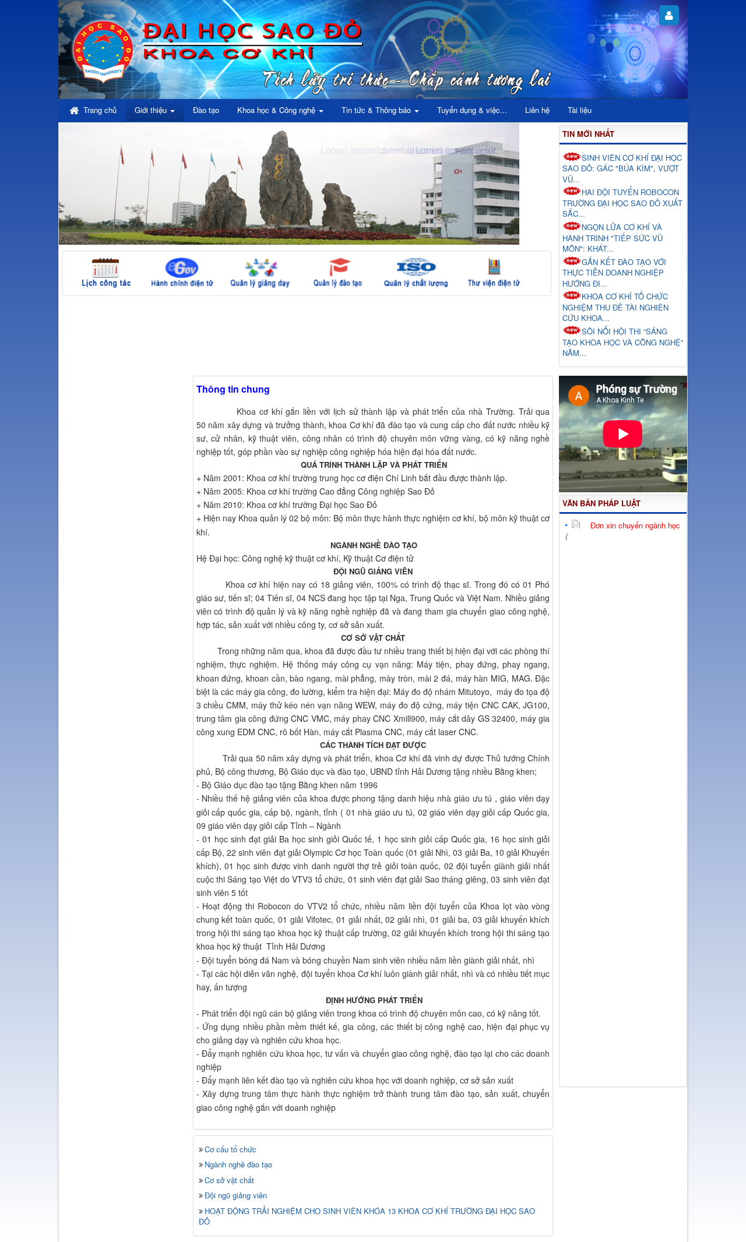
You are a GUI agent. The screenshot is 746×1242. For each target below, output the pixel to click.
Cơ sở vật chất (229, 1179)
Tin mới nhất (588, 133)
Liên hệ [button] (537, 109)
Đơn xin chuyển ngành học (635, 525)
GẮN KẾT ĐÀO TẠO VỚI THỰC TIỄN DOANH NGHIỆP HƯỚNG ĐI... (614, 272)
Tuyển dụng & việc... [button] (472, 109)
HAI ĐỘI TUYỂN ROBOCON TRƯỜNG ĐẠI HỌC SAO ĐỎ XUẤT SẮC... (622, 202)
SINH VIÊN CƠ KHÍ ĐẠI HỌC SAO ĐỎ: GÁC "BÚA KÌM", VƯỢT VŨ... (622, 168)
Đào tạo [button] (206, 109)
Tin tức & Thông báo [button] (377, 109)
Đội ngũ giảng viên (236, 1195)
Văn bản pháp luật (601, 503)
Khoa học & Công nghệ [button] (277, 109)
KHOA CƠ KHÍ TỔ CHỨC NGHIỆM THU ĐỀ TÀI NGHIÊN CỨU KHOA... (615, 307)
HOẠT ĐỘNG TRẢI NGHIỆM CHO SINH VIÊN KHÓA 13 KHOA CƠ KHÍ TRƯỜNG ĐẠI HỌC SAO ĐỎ (367, 1216)
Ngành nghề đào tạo (238, 1164)
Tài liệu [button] (580, 109)
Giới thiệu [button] (152, 109)
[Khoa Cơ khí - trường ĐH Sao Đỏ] (103, 49)
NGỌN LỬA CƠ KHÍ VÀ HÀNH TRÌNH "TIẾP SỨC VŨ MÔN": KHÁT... (612, 237)
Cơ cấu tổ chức (230, 1149)
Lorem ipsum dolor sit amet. (438, 149)
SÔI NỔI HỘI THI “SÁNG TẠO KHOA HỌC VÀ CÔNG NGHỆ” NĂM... (622, 342)
